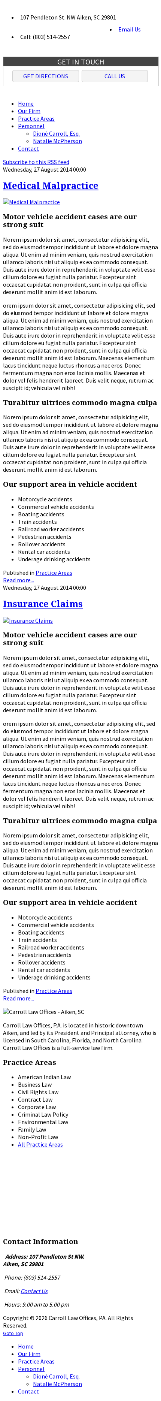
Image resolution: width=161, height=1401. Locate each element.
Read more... (18, 580)
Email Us (129, 29)
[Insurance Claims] (28, 620)
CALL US (114, 76)
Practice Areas (54, 572)
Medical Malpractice (50, 186)
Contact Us (34, 1291)
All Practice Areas (40, 1144)
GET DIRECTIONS (45, 76)
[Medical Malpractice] (31, 202)
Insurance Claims (43, 604)
